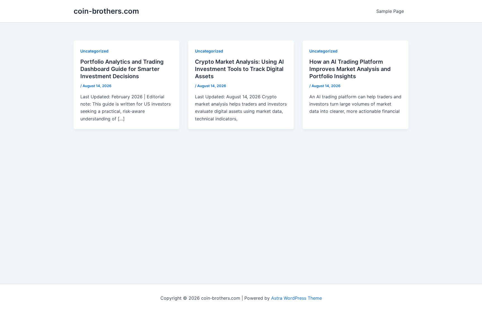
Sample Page (390, 11)
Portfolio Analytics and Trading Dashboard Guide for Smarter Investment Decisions (122, 69)
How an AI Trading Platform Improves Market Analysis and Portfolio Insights (350, 69)
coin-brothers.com (106, 11)
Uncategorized (94, 51)
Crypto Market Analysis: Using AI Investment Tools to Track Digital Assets (239, 69)
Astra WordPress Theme (296, 298)
